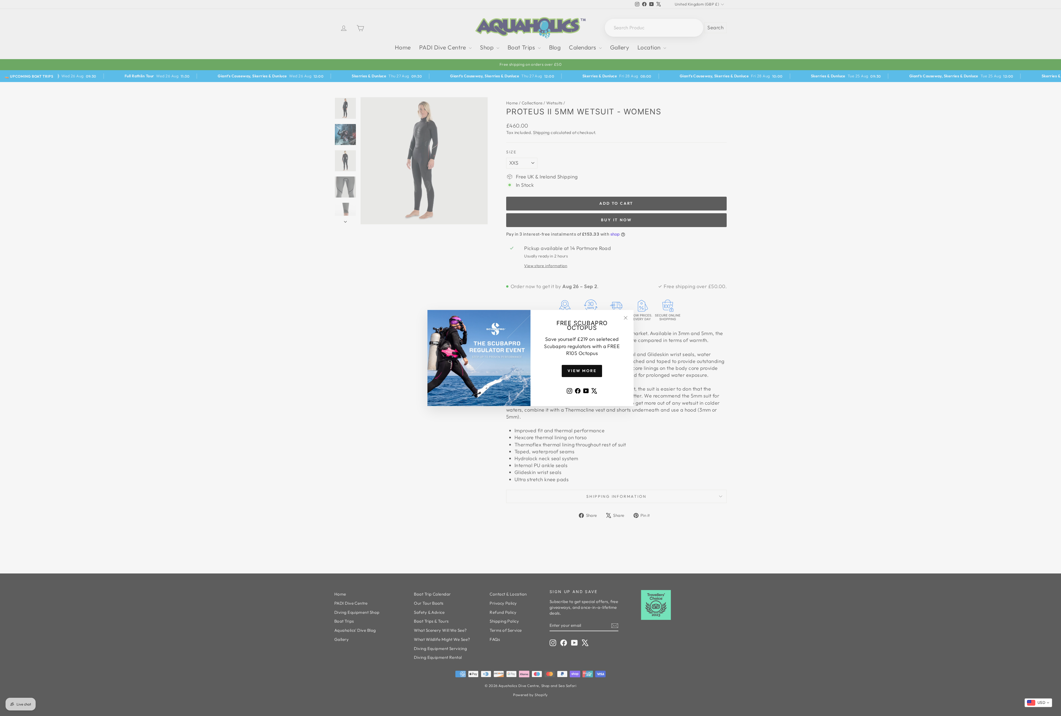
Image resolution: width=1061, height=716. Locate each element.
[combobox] (1038, 702)
